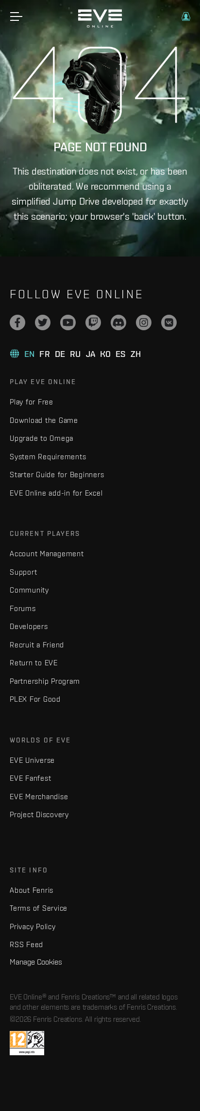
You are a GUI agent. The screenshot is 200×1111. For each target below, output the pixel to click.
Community (29, 590)
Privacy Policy (33, 926)
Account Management (47, 553)
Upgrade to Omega (41, 438)
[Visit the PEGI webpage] (27, 1043)
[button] (186, 16)
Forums (23, 608)
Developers (29, 626)
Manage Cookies (36, 961)
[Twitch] (93, 322)
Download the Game (44, 420)
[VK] (169, 322)
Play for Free (31, 402)
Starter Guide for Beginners (57, 474)
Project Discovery (39, 814)
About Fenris (31, 890)
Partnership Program (45, 681)
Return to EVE (34, 663)
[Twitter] (42, 322)
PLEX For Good (35, 699)
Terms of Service (38, 908)
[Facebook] (17, 322)
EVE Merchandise (39, 796)
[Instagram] (143, 322)
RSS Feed (26, 944)
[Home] (100, 25)
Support (23, 572)
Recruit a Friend (37, 645)
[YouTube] (68, 322)
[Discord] (118, 322)
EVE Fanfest (30, 778)
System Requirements (48, 456)
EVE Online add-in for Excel (56, 493)
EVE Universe (32, 760)
